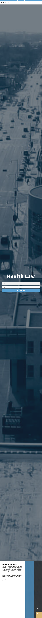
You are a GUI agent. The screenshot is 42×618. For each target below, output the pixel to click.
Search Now (22, 290)
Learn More (5, 583)
